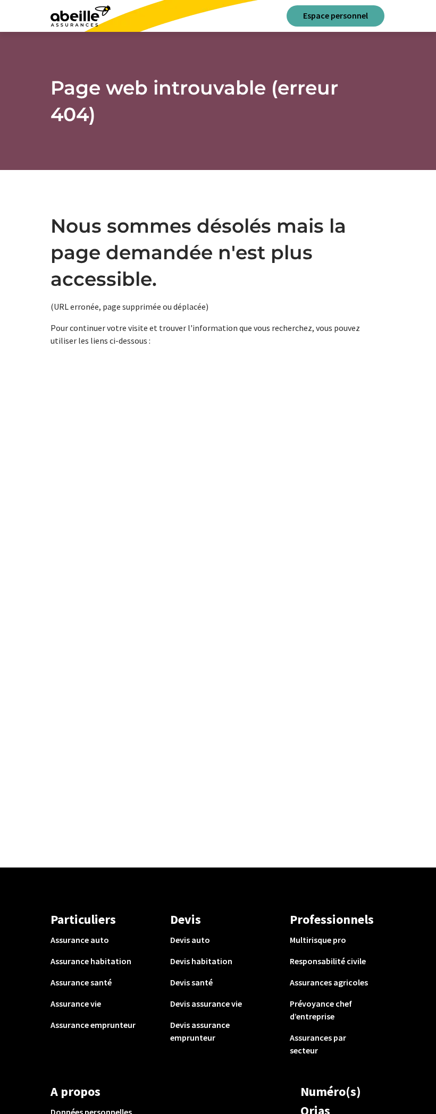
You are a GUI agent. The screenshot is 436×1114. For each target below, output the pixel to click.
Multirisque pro (318, 939)
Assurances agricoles (329, 982)
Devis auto (190, 939)
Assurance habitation (91, 961)
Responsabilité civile (328, 961)
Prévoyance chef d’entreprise (321, 1010)
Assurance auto (80, 939)
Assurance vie (76, 1003)
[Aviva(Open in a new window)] (81, 16)
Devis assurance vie (206, 1003)
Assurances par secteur (318, 1044)
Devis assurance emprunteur (200, 1031)
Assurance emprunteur (93, 1024)
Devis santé (191, 982)
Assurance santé (81, 982)
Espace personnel (335, 15)
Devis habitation (201, 961)
